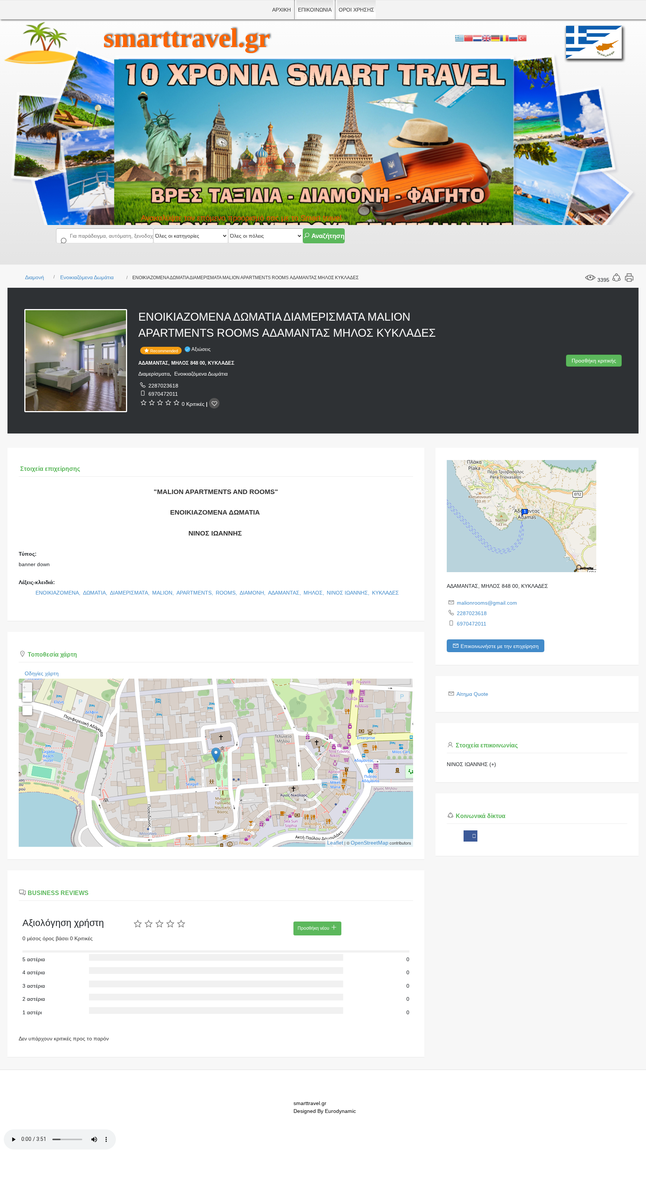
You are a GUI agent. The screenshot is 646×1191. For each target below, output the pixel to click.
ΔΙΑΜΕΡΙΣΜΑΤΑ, (130, 593)
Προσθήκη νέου (314, 928)
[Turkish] (522, 37)
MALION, (163, 593)
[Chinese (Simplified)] (468, 37)
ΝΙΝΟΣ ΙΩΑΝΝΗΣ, (349, 593)
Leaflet (335, 843)
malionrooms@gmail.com (487, 603)
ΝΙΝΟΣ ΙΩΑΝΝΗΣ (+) (471, 764)
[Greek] (459, 37)
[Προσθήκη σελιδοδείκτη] (214, 403)
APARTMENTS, (195, 593)
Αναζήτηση (327, 236)
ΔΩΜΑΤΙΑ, (96, 593)
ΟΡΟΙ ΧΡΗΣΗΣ (356, 10)
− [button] (24, 697)
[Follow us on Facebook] (470, 836)
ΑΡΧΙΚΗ (281, 10)
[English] (486, 37)
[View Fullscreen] (27, 710)
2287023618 (163, 386)
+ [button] (24, 687)
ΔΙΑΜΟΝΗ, (253, 593)
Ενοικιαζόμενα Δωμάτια (87, 277)
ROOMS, (227, 593)
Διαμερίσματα (154, 374)
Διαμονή (34, 277)
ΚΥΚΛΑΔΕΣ (385, 593)
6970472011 (163, 394)
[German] (495, 37)
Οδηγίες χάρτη (42, 673)
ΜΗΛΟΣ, (315, 593)
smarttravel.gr (186, 38)
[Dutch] (477, 37)
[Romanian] (504, 37)
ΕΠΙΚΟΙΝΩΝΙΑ (315, 10)
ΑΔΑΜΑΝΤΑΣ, (285, 593)
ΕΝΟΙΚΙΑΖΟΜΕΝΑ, (59, 593)
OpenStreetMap (369, 843)
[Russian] (513, 37)
